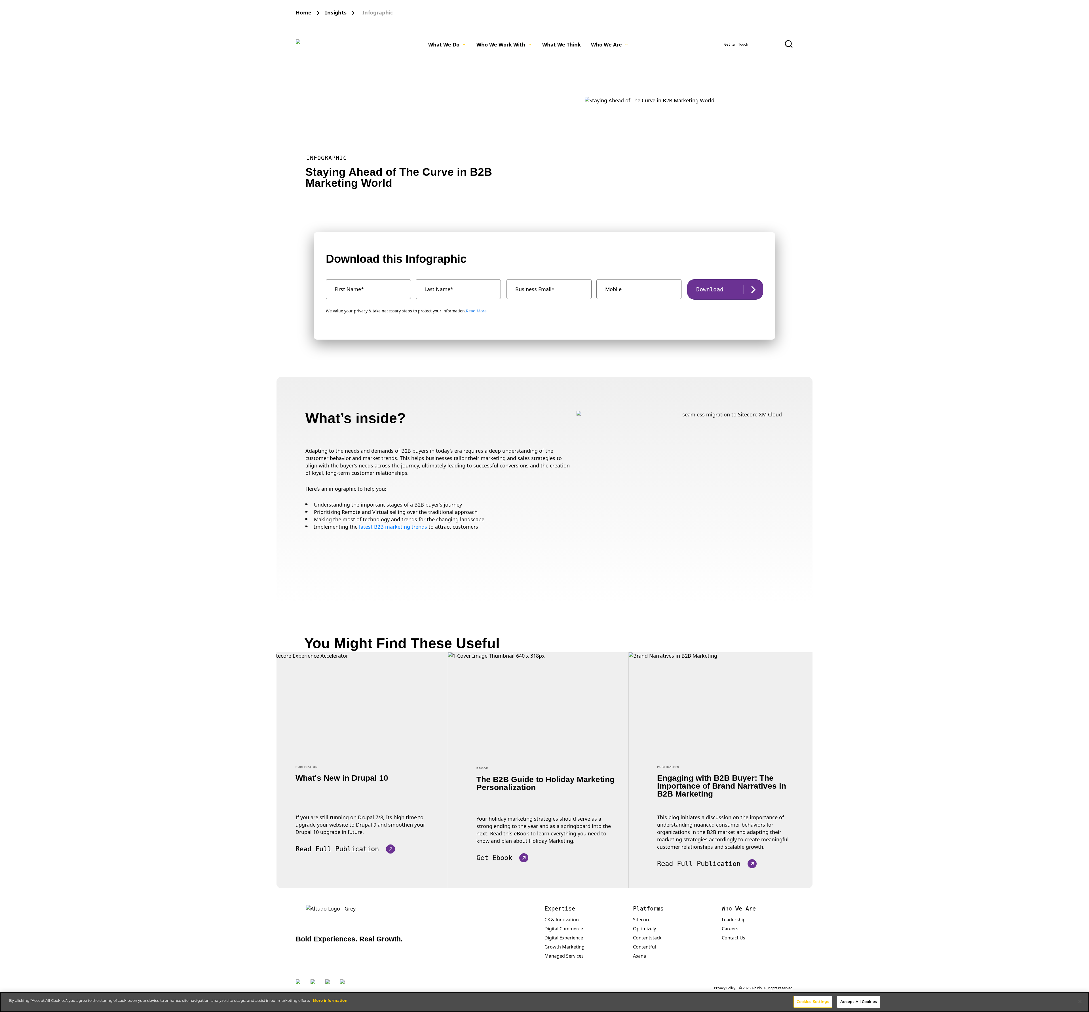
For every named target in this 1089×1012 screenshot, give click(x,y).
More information (330, 1000)
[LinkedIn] (315, 985)
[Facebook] (329, 985)
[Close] (1080, 1001)
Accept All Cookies (858, 1001)
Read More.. (477, 311)
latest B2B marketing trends (393, 526)
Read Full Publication (337, 849)
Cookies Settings (813, 1001)
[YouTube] (344, 985)
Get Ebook (494, 858)
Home (303, 12)
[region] (544, 1002)
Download (709, 289)
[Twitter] (300, 985)
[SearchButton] (788, 43)
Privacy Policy (724, 988)
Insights (336, 12)
